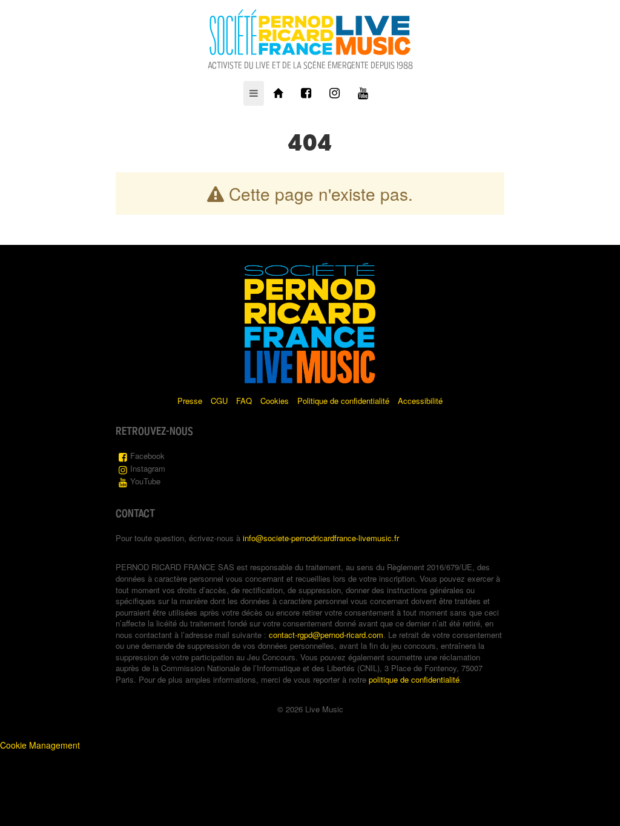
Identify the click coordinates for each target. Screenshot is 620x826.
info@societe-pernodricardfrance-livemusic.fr (321, 538)
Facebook (147, 455)
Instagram (147, 468)
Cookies (274, 400)
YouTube (145, 481)
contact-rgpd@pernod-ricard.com (326, 634)
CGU (219, 400)
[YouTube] (363, 93)
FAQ (244, 400)
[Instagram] (334, 93)
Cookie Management (40, 745)
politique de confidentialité (414, 679)
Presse (189, 400)
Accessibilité (420, 400)
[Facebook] (306, 93)
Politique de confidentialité (343, 400)
